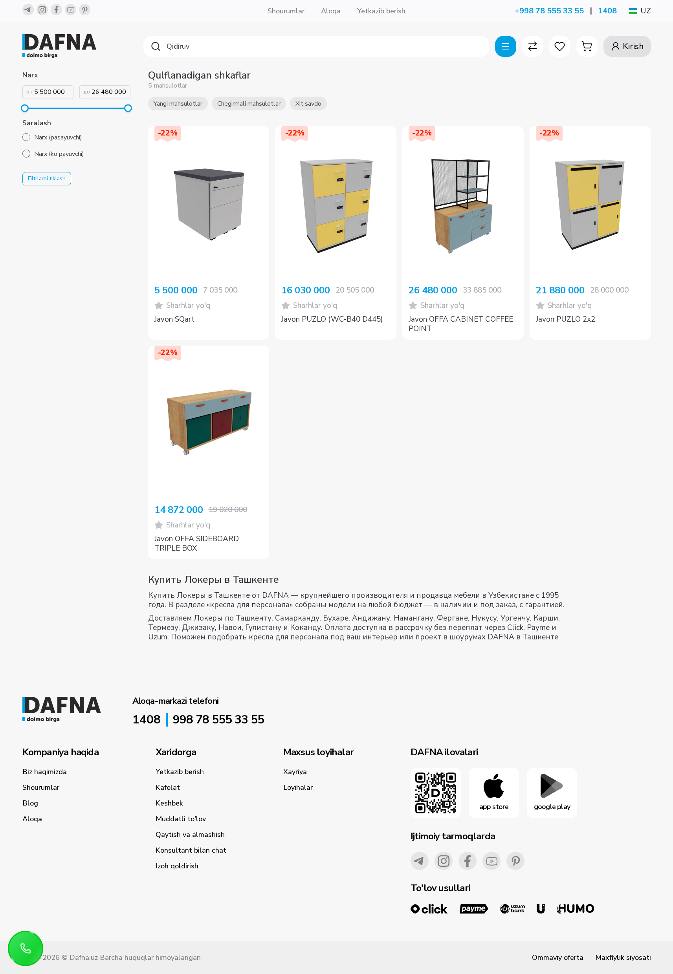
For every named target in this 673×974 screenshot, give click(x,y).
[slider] (25, 108)
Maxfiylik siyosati (623, 957)
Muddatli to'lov (181, 819)
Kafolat (168, 787)
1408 (607, 10)
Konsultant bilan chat (191, 850)
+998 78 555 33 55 (549, 10)
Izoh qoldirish (177, 866)
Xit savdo (308, 103)
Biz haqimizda (44, 771)
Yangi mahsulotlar (178, 103)
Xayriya (295, 771)
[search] (316, 46)
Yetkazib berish (381, 11)
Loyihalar (298, 787)
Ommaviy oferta (557, 957)
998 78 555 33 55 (218, 720)
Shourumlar (286, 11)
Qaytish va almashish (190, 834)
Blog (30, 803)
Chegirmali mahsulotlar (249, 103)
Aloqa (331, 11)
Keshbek (169, 803)
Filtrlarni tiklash (47, 178)
